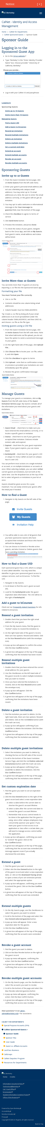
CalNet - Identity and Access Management (19, 24)
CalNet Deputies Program (14, 1058)
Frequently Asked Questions (24, 607)
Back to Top (39, 1124)
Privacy (5, 1117)
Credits (12, 1077)
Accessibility (6, 1111)
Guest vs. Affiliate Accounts (16, 1046)
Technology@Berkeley (11, 1086)
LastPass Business (11, 1050)
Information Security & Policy (13, 1084)
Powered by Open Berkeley (11, 1108)
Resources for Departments (15, 1062)
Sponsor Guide (12, 1033)
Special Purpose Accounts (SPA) (16, 1025)
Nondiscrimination (8, 1114)
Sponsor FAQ (11, 1038)
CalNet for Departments (18, 32)
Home (4, 32)
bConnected (8, 1092)
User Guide (10, 1042)
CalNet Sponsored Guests (13, 35)
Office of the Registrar (11, 1097)
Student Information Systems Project (16, 1095)
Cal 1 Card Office (9, 1089)
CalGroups (8, 1054)
